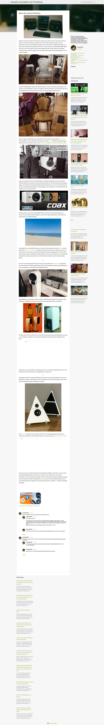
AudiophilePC (25, 512)
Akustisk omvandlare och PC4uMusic (27, 2)
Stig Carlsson (62, 139)
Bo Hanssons (56, 263)
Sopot (60, 248)
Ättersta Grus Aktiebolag (31, 250)
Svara (23, 534)
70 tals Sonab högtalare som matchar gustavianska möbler (54, 142)
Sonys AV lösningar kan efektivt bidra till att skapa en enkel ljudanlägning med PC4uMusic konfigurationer (24, 652)
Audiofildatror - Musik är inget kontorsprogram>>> (77, 56)
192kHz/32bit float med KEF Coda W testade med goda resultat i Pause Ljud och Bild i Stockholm (24, 625)
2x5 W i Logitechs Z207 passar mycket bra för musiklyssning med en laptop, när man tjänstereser (24, 582)
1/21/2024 (31, 512)
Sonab (50, 141)
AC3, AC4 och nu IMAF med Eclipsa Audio (79, 295)
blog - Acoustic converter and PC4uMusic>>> (77, 58)
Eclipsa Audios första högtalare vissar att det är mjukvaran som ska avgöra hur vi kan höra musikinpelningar (24, 597)
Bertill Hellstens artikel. (61, 436)
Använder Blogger (53, 723)
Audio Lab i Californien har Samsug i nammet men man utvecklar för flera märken (23, 709)
